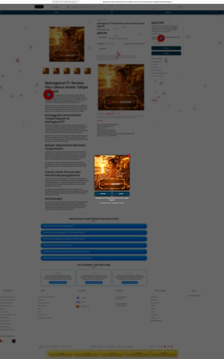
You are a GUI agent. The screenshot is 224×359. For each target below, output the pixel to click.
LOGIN (121, 194)
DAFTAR (103, 194)
